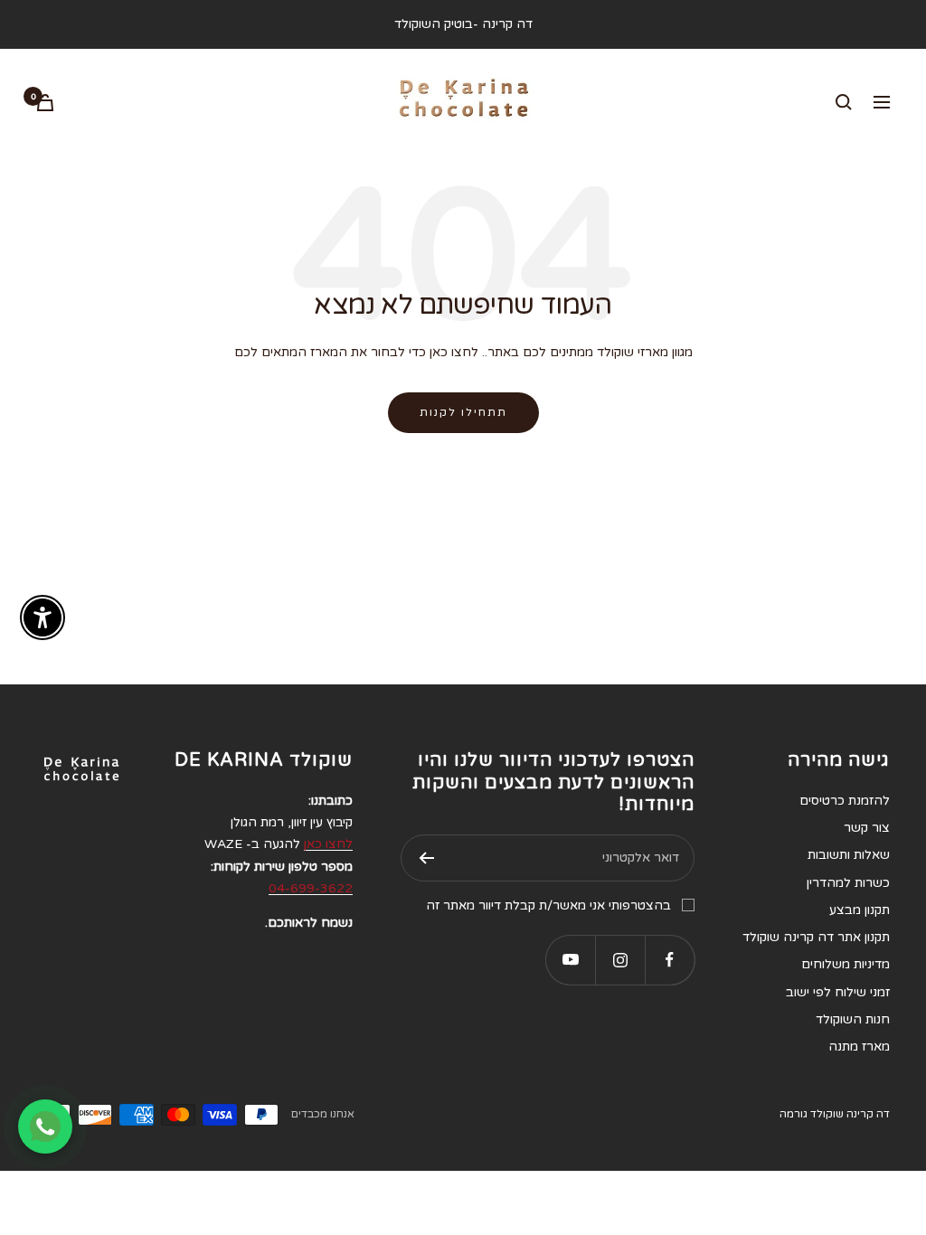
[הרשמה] (426, 858)
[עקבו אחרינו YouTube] (570, 960)
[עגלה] (45, 102)
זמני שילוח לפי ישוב (838, 992)
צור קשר (867, 827)
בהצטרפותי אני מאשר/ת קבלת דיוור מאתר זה (548, 905)
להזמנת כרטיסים (844, 800)
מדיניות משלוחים (845, 964)
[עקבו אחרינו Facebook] (669, 960)
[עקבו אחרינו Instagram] (620, 960)
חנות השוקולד (853, 1019)
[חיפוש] (844, 102)
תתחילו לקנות (463, 412)
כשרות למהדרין (848, 883)
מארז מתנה (859, 1046)
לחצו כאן (328, 844)
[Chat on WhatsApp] (45, 1126)
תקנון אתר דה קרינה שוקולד (816, 937)
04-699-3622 (311, 888)
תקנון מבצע (859, 910)
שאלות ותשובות (849, 855)
